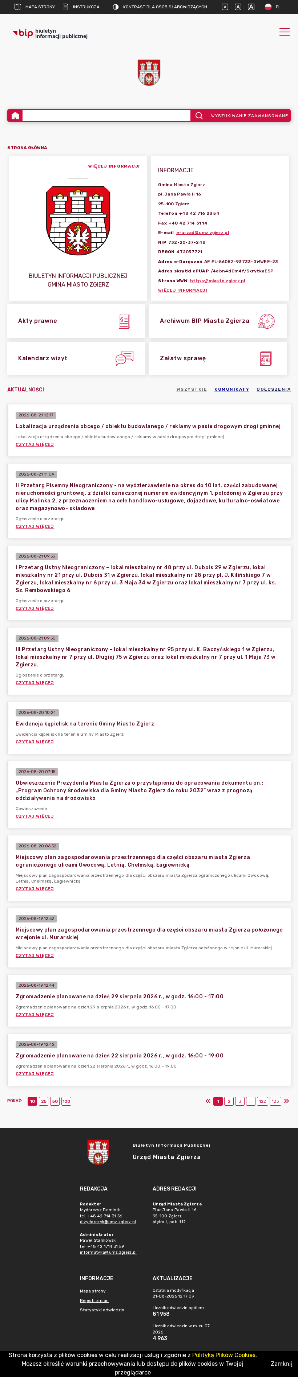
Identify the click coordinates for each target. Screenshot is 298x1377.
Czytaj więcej (35, 444)
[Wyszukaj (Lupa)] (198, 115)
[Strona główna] (15, 115)
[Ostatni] (286, 1101)
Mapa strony (40, 6)
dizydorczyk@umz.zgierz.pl (108, 1222)
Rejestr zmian (94, 1300)
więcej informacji (114, 166)
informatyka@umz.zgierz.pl (108, 1252)
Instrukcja (86, 6)
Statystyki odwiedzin (102, 1309)
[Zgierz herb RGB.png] (149, 72)
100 (66, 1101)
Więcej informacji (183, 290)
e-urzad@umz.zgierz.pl (202, 232)
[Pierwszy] (208, 1101)
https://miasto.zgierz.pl (217, 280)
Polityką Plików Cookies (223, 1355)
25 (44, 1101)
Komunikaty (231, 389)
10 (32, 1101)
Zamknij (282, 1363)
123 (275, 1101)
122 (262, 1101)
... (251, 1101)
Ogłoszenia (274, 389)
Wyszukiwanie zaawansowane (249, 115)
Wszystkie (192, 389)
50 (55, 1101)
